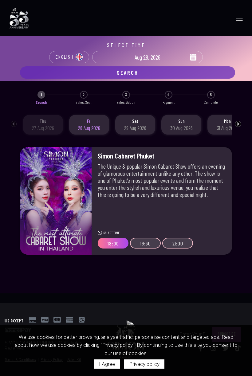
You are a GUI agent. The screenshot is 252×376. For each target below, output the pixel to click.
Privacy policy (144, 364)
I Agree (107, 364)
